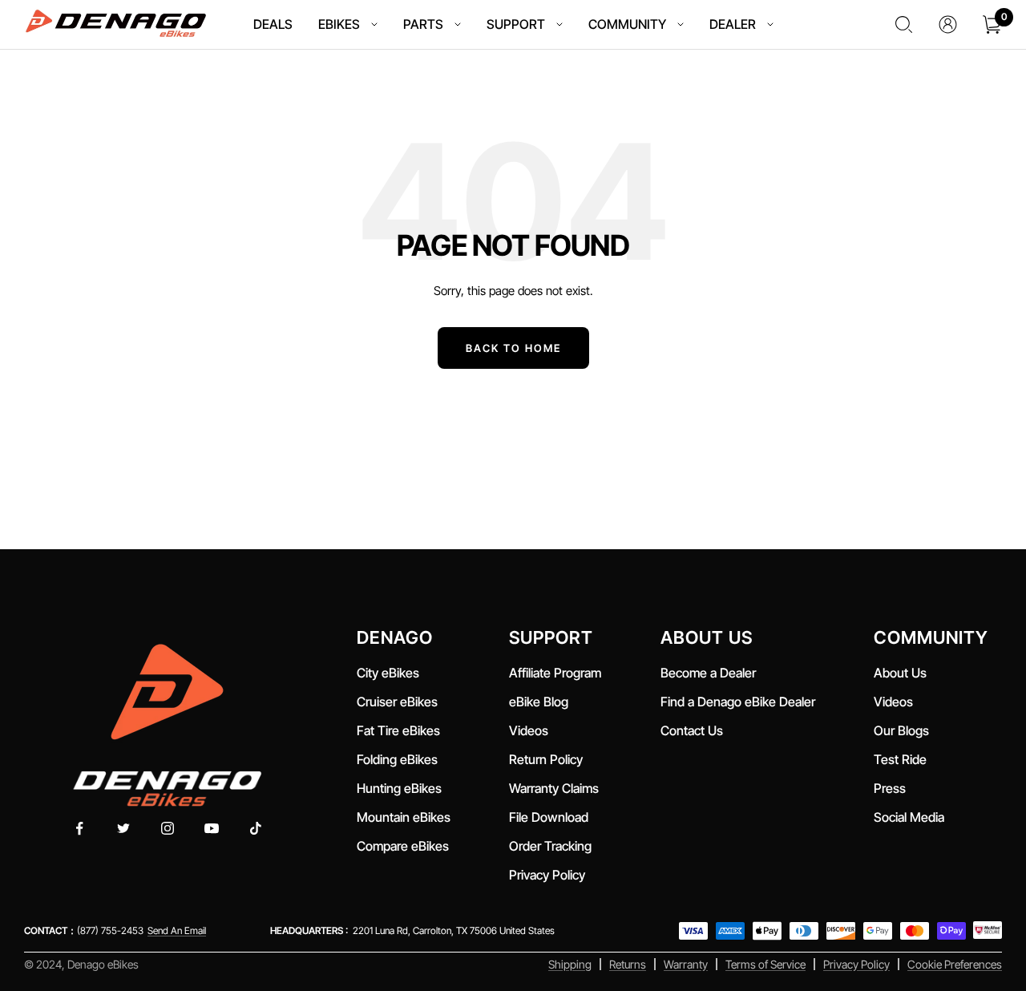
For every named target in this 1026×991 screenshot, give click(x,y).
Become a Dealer (708, 673)
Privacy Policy (547, 875)
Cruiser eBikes (397, 702)
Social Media (909, 817)
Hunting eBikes (399, 788)
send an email (176, 930)
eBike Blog (538, 702)
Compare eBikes (403, 846)
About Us (900, 673)
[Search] (904, 24)
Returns (627, 964)
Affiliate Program (555, 673)
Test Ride (900, 759)
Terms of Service (765, 964)
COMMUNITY (627, 24)
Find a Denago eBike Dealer (737, 702)
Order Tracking (550, 846)
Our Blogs (901, 730)
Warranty (686, 964)
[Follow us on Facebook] (80, 829)
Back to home (513, 348)
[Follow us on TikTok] (256, 829)
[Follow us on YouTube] (212, 829)
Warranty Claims (554, 788)
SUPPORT (516, 24)
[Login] (948, 24)
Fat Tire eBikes (398, 730)
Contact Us (691, 730)
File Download (552, 817)
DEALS (273, 24)
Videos (528, 730)
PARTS (423, 24)
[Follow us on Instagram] (168, 829)
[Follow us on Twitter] (124, 829)
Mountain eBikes (403, 817)
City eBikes (388, 673)
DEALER (732, 24)
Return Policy (546, 759)
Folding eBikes (397, 759)
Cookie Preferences (954, 964)
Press (890, 788)
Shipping (570, 964)
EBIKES (339, 24)
